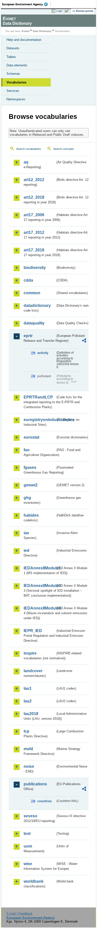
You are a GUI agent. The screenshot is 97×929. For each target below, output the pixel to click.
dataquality (34, 323)
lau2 (28, 701)
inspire (30, 653)
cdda (28, 280)
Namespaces (15, 99)
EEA (26, 4)
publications (35, 784)
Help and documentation (23, 40)
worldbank (34, 881)
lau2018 (31, 714)
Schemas (13, 74)
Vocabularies (16, 82)
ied (26, 550)
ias (26, 533)
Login (59, 10)
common (32, 293)
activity (42, 353)
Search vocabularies (28, 148)
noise (29, 766)
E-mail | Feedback (19, 913)
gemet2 (31, 485)
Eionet (25, 31)
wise (28, 864)
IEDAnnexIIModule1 (39, 568)
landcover (33, 671)
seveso (30, 816)
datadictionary (37, 305)
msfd (28, 749)
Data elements (16, 65)
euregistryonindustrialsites (39, 420)
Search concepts (63, 148)
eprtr (28, 336)
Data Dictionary (42, 31)
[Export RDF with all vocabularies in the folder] (84, 341)
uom (28, 846)
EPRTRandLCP (38, 397)
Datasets (12, 48)
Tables (11, 57)
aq (26, 162)
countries (44, 801)
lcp (26, 731)
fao (27, 450)
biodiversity (35, 267)
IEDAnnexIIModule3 (39, 586)
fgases (30, 467)
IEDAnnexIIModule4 (39, 608)
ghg (27, 498)
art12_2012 (34, 180)
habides (31, 515)
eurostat (31, 437)
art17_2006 (34, 215)
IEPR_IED (33, 631)
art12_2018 (34, 197)
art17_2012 (34, 232)
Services (12, 91)
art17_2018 (34, 250)
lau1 (28, 688)
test (27, 833)
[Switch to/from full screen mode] (67, 11)
